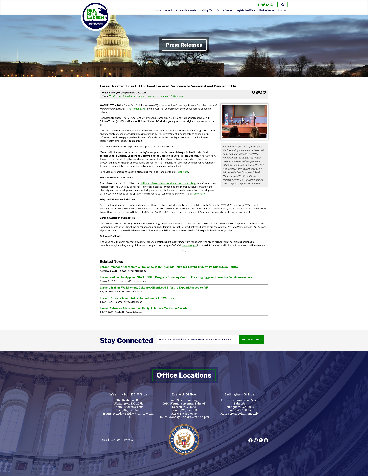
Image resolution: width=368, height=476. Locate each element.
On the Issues (224, 10)
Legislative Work (245, 10)
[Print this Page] (260, 92)
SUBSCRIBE (254, 339)
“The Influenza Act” (136, 108)
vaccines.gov (189, 245)
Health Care (115, 96)
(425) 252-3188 (189, 410)
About (168, 10)
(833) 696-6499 (187, 413)
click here (182, 172)
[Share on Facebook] (253, 92)
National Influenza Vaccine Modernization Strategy (168, 183)
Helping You (206, 10)
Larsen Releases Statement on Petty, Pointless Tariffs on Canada (143, 308)
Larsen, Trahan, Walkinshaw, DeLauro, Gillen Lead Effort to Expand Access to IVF (154, 287)
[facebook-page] (258, 5)
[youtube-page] (272, 5)
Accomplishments (186, 10)
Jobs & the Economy (133, 96)
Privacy (128, 440)
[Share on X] (257, 92)
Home (158, 10)
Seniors (149, 96)
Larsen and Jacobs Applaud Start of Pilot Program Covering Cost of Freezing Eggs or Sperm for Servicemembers (176, 277)
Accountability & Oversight (169, 96)
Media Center (266, 10)
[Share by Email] (264, 92)
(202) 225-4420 (131, 410)
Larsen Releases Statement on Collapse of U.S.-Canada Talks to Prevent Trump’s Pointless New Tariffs (169, 266)
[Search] (282, 4)
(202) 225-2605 (133, 407)
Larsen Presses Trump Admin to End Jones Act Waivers (137, 298)
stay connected (126, 340)
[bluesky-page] (263, 5)
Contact (283, 10)
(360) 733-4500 (244, 410)
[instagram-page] (267, 5)
